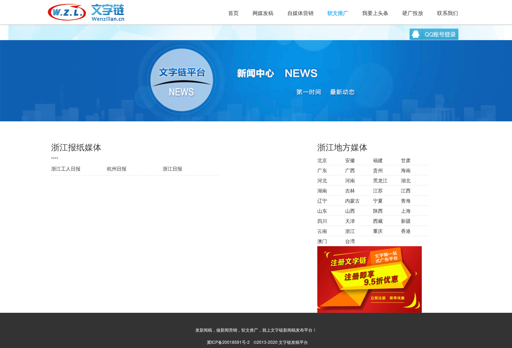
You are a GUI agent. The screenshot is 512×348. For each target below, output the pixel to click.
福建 (378, 160)
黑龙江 (380, 180)
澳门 (322, 240)
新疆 (406, 220)
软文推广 (337, 13)
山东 (322, 210)
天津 (350, 220)
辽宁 (322, 200)
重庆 (378, 230)
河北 (322, 180)
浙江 (350, 230)
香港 (406, 230)
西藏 (378, 220)
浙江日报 (172, 168)
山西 (350, 210)
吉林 (350, 190)
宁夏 (378, 200)
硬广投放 (412, 12)
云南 (322, 230)
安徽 (350, 160)
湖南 (322, 190)
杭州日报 (116, 168)
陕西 (378, 210)
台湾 (350, 240)
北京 (322, 160)
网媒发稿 (263, 12)
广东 (322, 170)
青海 (406, 200)
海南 (406, 170)
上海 (406, 210)
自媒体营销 (300, 12)
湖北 (406, 180)
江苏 (378, 190)
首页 (233, 12)
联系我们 (447, 12)
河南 (350, 180)
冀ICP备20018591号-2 (228, 342)
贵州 (378, 170)
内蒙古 (352, 200)
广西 (350, 170)
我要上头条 (375, 12)
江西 (406, 190)
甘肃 (406, 160)
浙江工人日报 (65, 168)
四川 (322, 220)
